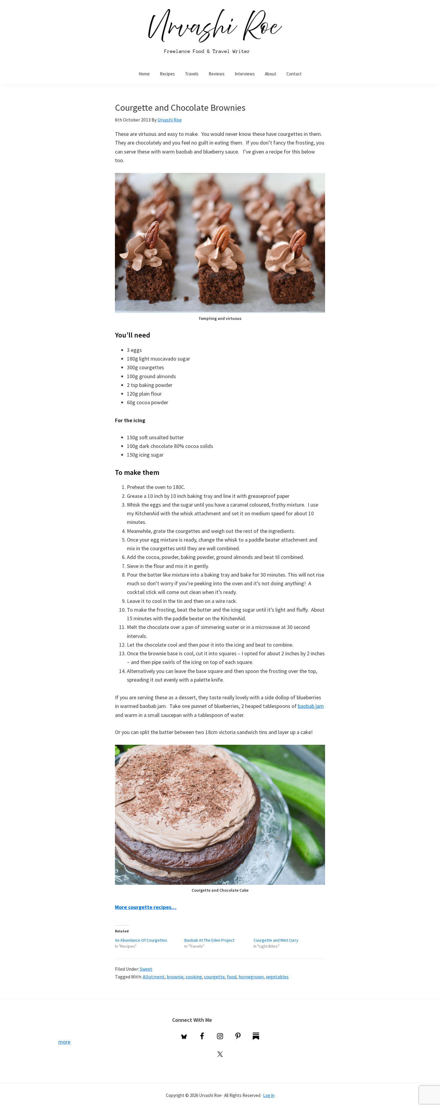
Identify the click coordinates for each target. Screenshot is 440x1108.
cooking (194, 977)
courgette (214, 977)
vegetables (277, 977)
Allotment (154, 977)
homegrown (251, 977)
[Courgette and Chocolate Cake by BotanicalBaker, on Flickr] (220, 749)
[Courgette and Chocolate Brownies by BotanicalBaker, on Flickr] (220, 177)
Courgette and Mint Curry (276, 940)
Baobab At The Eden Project (209, 940)
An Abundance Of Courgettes (141, 940)
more (64, 1041)
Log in (268, 1095)
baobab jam (311, 706)
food (231, 977)
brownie (175, 977)
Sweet (146, 969)
